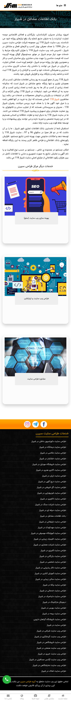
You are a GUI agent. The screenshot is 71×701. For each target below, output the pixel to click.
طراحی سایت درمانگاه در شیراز (52, 447)
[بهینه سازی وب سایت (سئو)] (35, 196)
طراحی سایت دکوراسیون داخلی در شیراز (48, 441)
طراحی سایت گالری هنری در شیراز (51, 470)
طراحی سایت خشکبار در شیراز (52, 458)
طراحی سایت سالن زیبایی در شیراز (50, 579)
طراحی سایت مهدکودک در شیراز (52, 527)
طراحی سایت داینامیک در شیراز (52, 596)
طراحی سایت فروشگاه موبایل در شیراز (49, 464)
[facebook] (43, 424)
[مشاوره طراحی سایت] (35, 357)
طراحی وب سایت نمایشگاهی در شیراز (49, 665)
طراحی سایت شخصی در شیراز (53, 562)
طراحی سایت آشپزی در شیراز (53, 550)
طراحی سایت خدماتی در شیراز (53, 590)
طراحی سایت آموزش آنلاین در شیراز (50, 573)
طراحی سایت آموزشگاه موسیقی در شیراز (48, 533)
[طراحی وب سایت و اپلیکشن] (35, 276)
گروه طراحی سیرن (28, 681)
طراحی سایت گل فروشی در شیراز (51, 487)
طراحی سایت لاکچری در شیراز (53, 498)
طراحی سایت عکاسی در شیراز (53, 452)
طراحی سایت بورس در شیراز (53, 608)
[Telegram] (35, 424)
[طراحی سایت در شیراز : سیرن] (17, 5)
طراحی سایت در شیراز (56, 625)
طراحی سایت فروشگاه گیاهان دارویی (50, 619)
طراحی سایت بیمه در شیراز (54, 613)
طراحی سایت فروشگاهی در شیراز (51, 642)
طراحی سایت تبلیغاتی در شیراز (52, 521)
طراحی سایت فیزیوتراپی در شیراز (51, 493)
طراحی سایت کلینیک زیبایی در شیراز (50, 539)
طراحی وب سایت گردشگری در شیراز (50, 636)
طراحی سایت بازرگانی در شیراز (52, 556)
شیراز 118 (54, 99)
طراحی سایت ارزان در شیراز (54, 475)
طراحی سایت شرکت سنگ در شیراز (50, 504)
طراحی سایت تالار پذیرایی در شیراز (51, 567)
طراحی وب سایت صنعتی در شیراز (51, 648)
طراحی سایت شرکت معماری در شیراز (50, 544)
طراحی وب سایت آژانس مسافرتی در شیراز (47, 659)
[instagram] (27, 424)
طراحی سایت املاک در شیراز (53, 671)
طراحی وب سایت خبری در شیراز (52, 653)
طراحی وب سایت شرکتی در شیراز (51, 630)
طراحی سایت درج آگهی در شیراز (52, 481)
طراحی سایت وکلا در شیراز (54, 585)
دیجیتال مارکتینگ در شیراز (54, 602)
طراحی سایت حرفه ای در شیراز (52, 510)
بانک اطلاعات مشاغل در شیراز (53, 516)
